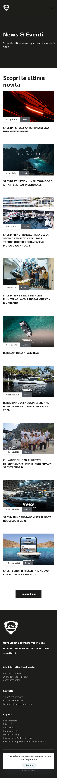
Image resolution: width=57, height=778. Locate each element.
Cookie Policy (28, 770)
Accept (29, 765)
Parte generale (10, 731)
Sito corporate (10, 720)
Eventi (24, 173)
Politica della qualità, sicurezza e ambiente (24, 741)
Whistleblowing (11, 734)
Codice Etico (9, 727)
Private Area (9, 724)
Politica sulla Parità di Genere (17, 738)
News (24, 120)
